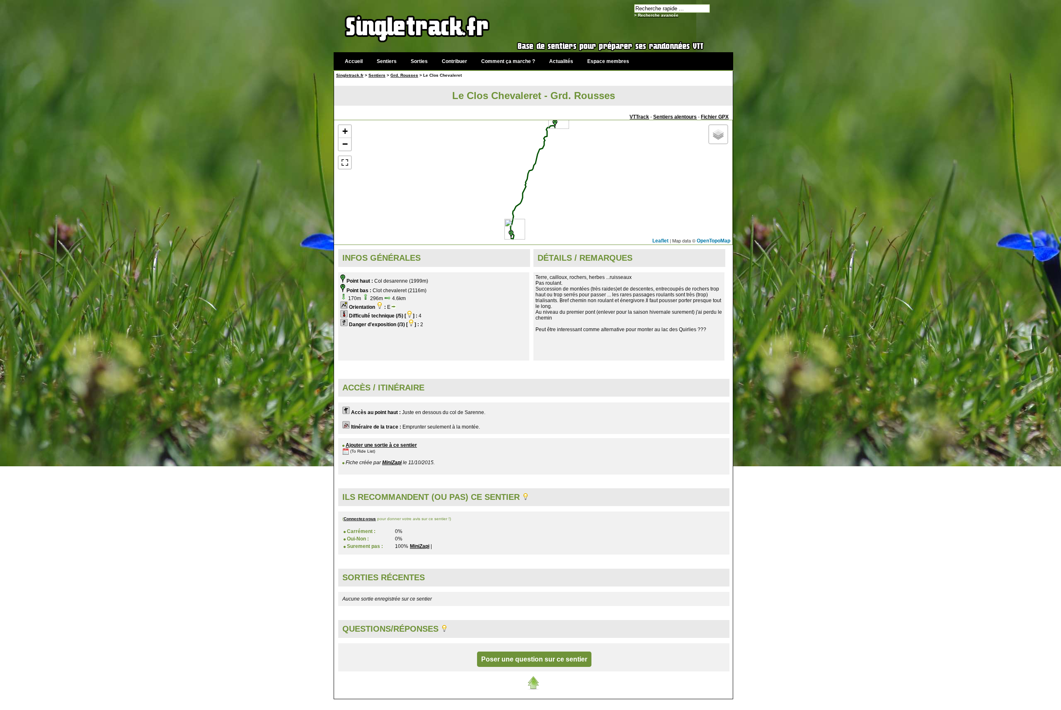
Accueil (354, 61)
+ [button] (345, 131)
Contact (670, 703)
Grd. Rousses (404, 75)
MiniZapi (392, 462)
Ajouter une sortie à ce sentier (381, 445)
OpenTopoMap (713, 241)
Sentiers (387, 61)
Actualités (561, 61)
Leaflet (660, 241)
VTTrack (639, 117)
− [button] (345, 144)
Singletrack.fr (349, 75)
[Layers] (718, 134)
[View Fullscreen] (345, 162)
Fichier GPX (715, 117)
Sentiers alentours (675, 117)
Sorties (419, 61)
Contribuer (454, 61)
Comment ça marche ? (508, 61)
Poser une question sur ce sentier (534, 659)
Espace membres (608, 61)
